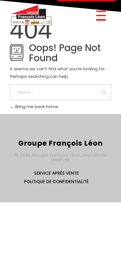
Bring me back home (36, 106)
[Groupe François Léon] (31, 14)
